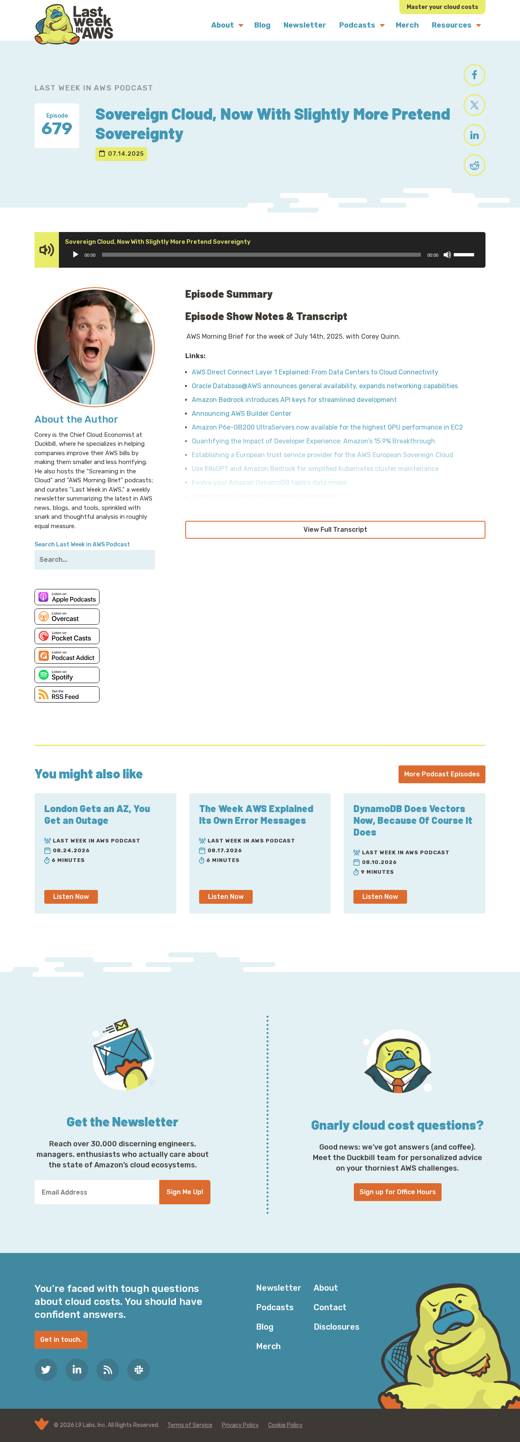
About (326, 1288)
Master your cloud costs (442, 7)
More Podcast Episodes (442, 774)
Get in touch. (61, 1339)
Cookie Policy (285, 1425)
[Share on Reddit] (474, 165)
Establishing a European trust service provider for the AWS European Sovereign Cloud (322, 455)
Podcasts (275, 1307)
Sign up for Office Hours (398, 1192)
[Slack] (138, 1369)
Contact (330, 1307)
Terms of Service (189, 1425)
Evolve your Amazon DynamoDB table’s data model (269, 482)
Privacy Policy (240, 1425)
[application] (273, 255)
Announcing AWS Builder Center (241, 413)
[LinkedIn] (76, 1369)
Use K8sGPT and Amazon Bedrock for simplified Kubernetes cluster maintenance (315, 469)
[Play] (76, 255)
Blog (264, 1327)
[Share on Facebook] (474, 75)
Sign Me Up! (185, 1192)
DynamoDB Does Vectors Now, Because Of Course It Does (412, 820)
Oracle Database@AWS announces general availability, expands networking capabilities (325, 386)
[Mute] (447, 255)
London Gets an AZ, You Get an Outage (97, 814)
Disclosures (337, 1327)
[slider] (465, 254)
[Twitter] (46, 1369)
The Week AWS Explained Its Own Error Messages (256, 814)
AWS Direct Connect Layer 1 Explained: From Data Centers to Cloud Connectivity (315, 372)
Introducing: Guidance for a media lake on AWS (264, 496)
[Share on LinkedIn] (474, 135)
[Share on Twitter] (474, 105)
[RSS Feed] (107, 1369)
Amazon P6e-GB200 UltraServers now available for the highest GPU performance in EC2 (327, 427)
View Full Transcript (335, 529)
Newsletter (278, 1288)
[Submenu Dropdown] (241, 25)
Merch (268, 1346)
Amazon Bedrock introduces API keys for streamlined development (294, 400)
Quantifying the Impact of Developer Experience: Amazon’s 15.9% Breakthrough (313, 441)
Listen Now (71, 896)
